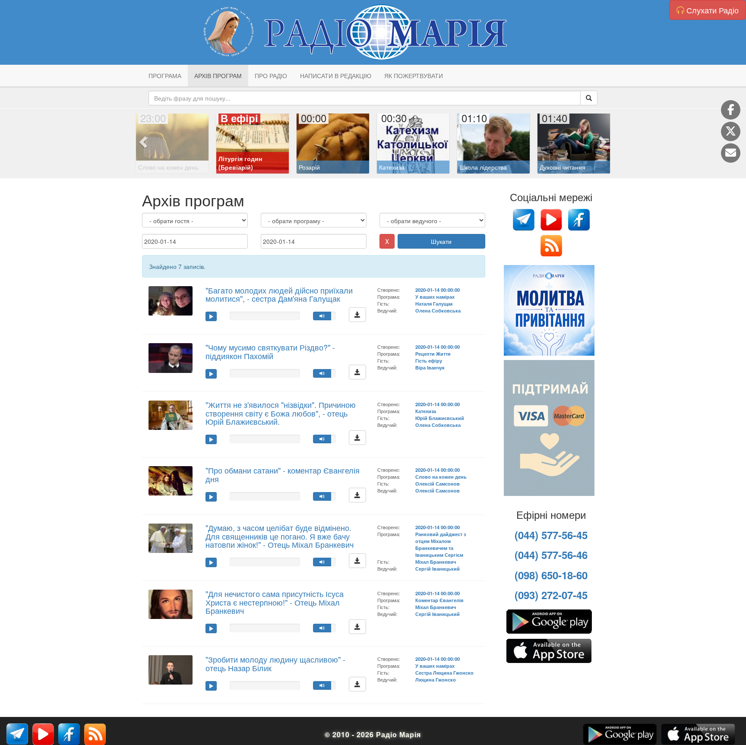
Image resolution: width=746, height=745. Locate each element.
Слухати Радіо (711, 10)
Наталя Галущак (434, 303)
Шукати (441, 241)
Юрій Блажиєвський (439, 417)
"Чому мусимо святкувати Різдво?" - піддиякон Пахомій (270, 351)
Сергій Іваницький (437, 568)
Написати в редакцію (335, 75)
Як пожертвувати (413, 75)
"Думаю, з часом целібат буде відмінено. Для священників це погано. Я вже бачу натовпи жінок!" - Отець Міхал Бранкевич (279, 536)
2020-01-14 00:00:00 (437, 289)
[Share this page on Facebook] (730, 110)
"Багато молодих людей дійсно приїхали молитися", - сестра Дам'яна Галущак (279, 294)
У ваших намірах (435, 296)
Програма (165, 75)
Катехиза (425, 410)
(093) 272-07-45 (551, 594)
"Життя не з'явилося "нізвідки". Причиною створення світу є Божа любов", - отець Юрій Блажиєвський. (280, 413)
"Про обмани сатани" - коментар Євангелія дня (282, 474)
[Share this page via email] (730, 153)
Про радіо (271, 75)
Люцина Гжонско (435, 679)
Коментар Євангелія (439, 600)
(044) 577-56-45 (551, 534)
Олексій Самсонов (437, 483)
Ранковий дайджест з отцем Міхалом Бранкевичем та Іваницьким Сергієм (440, 544)
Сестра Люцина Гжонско (444, 672)
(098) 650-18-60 (551, 575)
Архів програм (218, 75)
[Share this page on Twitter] (730, 131)
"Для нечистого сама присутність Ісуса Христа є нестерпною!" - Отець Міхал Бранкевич (274, 602)
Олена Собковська (438, 310)
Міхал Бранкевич (435, 561)
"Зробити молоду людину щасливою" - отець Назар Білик (275, 663)
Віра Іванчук (430, 367)
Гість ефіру (428, 360)
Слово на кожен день (441, 476)
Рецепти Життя (432, 353)
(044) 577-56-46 (551, 554)
